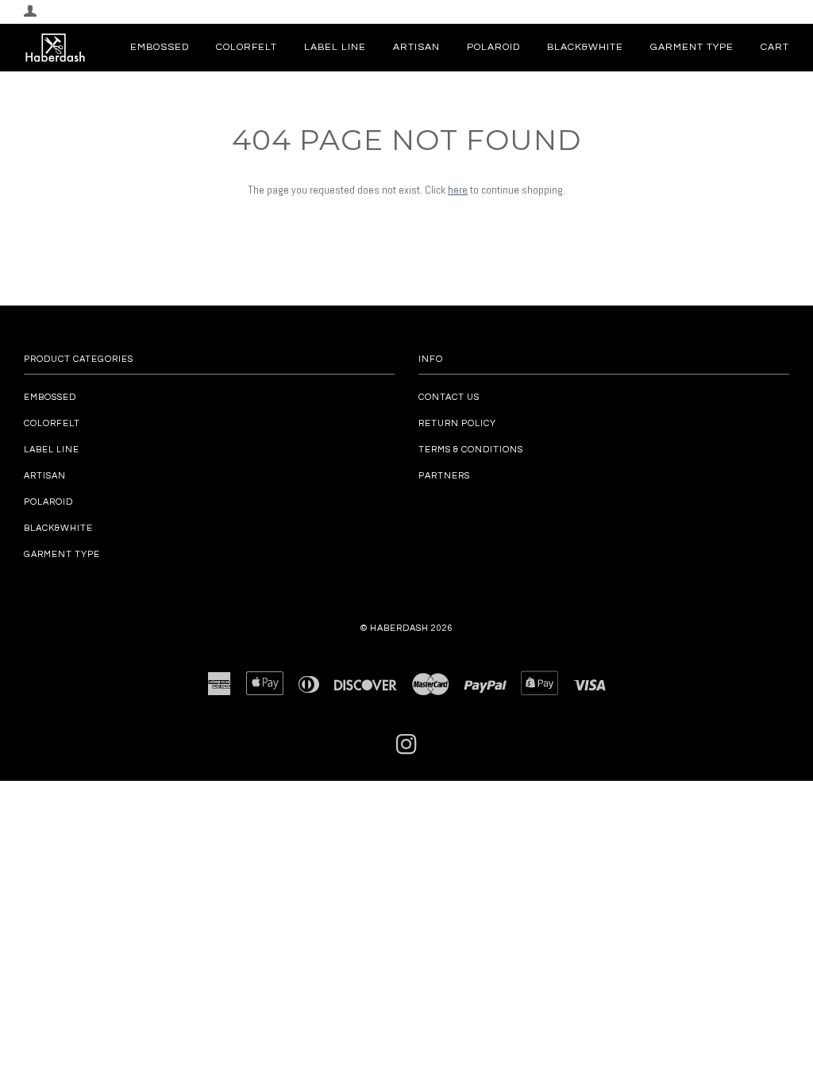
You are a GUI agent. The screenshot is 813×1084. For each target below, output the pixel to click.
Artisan (416, 47)
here (458, 190)
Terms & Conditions (470, 449)
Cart (775, 47)
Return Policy (457, 423)
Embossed (159, 47)
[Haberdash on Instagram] (407, 749)
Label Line (335, 47)
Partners (444, 475)
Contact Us (449, 397)
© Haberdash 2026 (406, 628)
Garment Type (692, 47)
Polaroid (493, 47)
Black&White (585, 47)
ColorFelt (246, 47)
